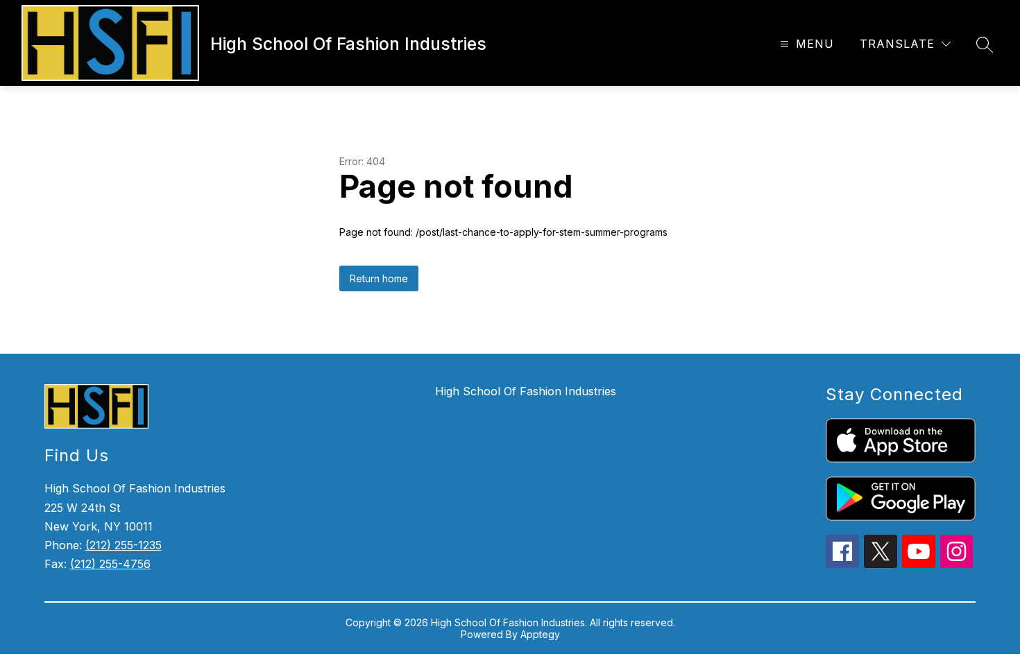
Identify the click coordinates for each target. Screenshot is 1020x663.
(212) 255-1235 (123, 545)
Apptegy (540, 634)
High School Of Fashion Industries (525, 391)
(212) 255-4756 (110, 564)
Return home (379, 278)
